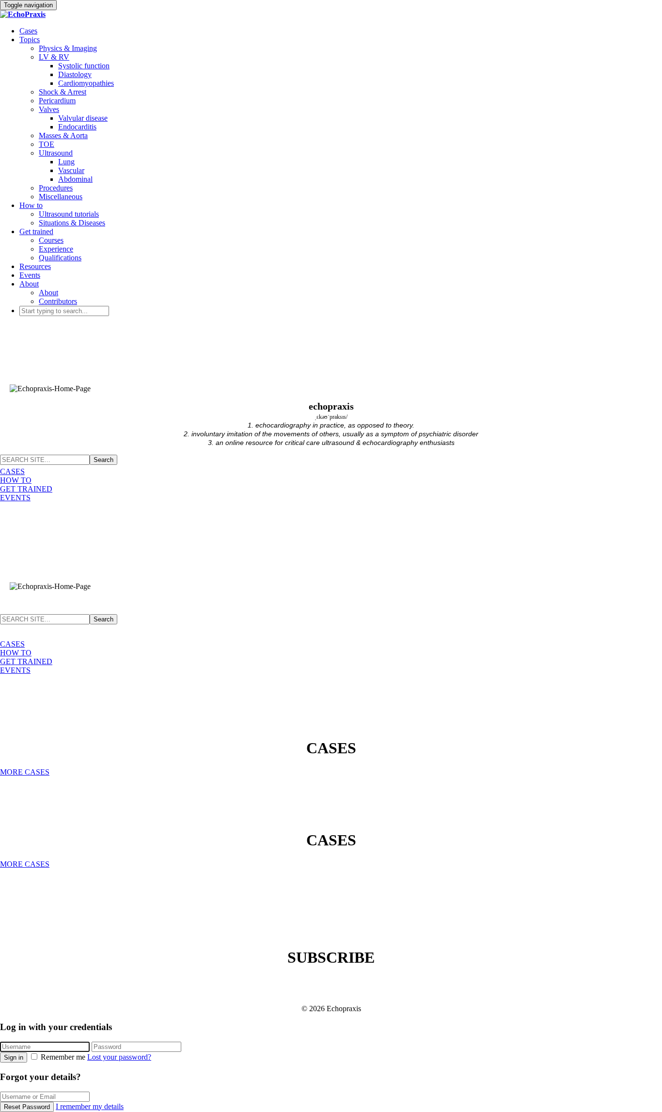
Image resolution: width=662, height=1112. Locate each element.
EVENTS (15, 497)
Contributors (58, 301)
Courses (51, 240)
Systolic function (84, 66)
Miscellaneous (60, 196)
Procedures (56, 188)
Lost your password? (119, 1057)
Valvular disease (83, 118)
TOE (46, 144)
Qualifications (60, 258)
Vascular (71, 170)
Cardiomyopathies (86, 83)
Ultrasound (56, 153)
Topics (29, 39)
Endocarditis (77, 127)
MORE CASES (24, 772)
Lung (66, 162)
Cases (28, 31)
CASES (12, 471)
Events (29, 275)
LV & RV (54, 57)
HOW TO (16, 480)
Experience (56, 249)
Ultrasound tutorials (69, 214)
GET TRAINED (26, 489)
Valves (49, 109)
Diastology (75, 74)
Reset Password (27, 1107)
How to (31, 205)
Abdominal (75, 179)
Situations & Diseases (72, 223)
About (29, 284)
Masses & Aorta (63, 135)
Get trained (36, 231)
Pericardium (57, 100)
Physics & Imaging (68, 48)
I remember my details (90, 1106)
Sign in (13, 1057)
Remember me (63, 1057)
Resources (35, 266)
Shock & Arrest (62, 92)
